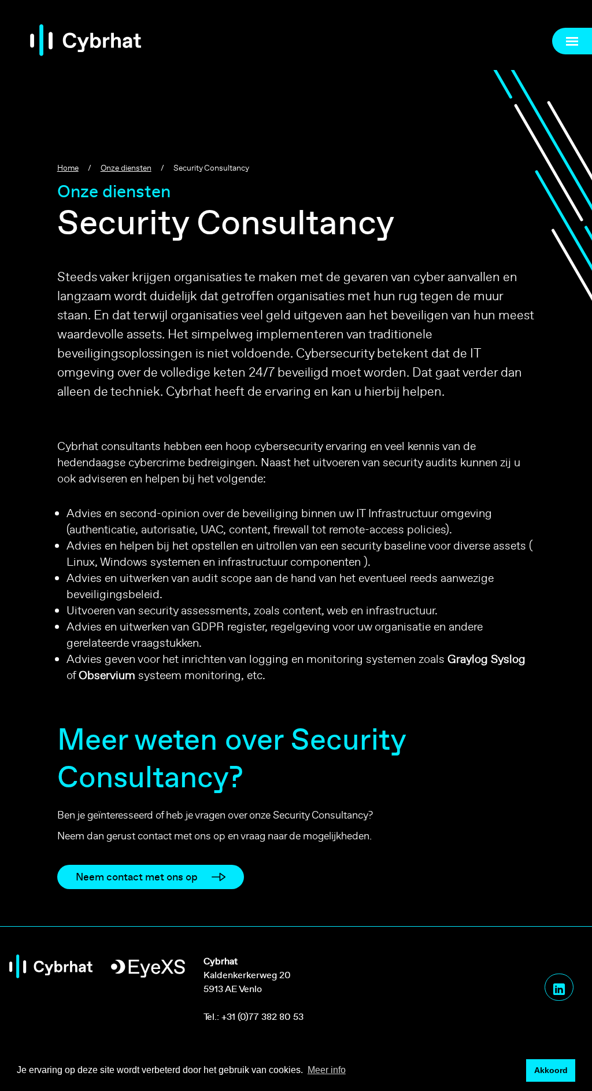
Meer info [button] (327, 1070)
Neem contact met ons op (137, 876)
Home (68, 168)
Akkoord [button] (551, 1070)
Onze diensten (126, 168)
